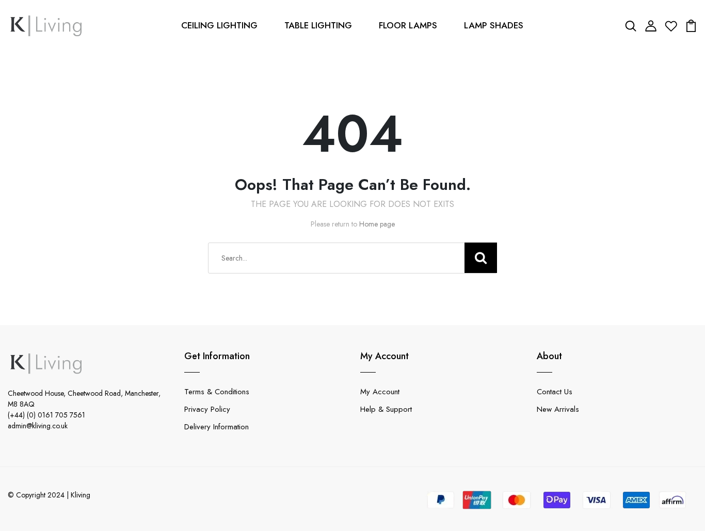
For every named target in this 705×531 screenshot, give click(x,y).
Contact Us (554, 391)
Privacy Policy (207, 409)
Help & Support (386, 409)
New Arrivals (558, 409)
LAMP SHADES (493, 25)
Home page (377, 224)
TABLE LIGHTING (318, 25)
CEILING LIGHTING (219, 25)
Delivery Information (216, 426)
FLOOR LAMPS (408, 25)
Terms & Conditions (216, 391)
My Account (379, 391)
